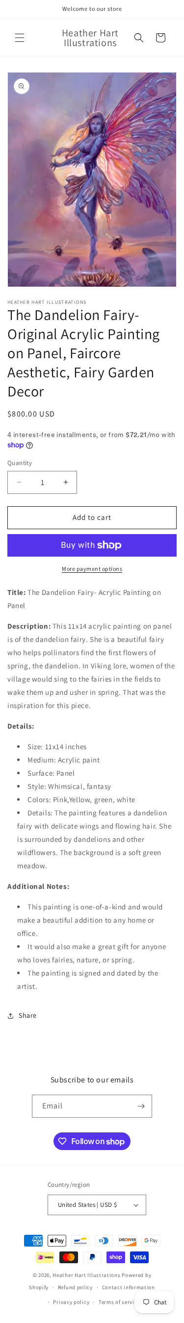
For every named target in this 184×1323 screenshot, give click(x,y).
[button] (19, 38)
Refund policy (75, 1287)
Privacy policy (71, 1301)
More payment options (92, 568)
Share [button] (28, 1015)
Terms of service (119, 1301)
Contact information (128, 1287)
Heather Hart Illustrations (86, 1275)
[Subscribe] (141, 1106)
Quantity (19, 463)
